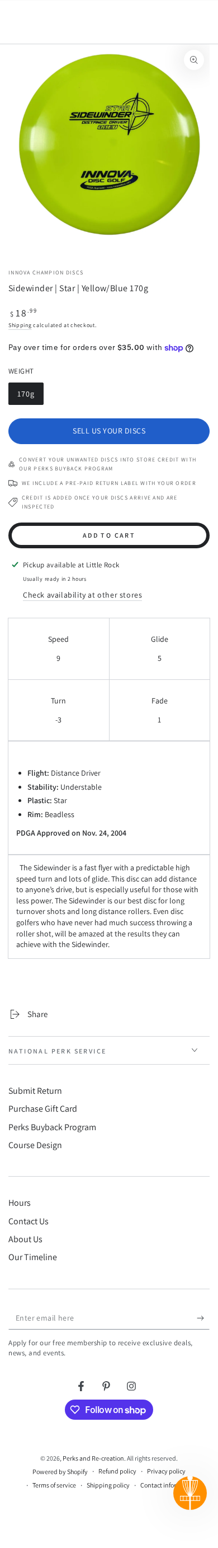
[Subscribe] (203, 1318)
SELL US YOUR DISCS (109, 431)
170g (30, 397)
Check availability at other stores (82, 595)
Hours (19, 1203)
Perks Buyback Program (52, 1127)
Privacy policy (166, 1471)
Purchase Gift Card (42, 1109)
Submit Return (35, 1091)
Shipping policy (108, 1485)
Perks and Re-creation (93, 1458)
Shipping (20, 325)
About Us (25, 1239)
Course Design (35, 1145)
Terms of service (54, 1485)
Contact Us (28, 1221)
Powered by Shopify (60, 1471)
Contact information (168, 1485)
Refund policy (117, 1471)
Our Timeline (32, 1257)
